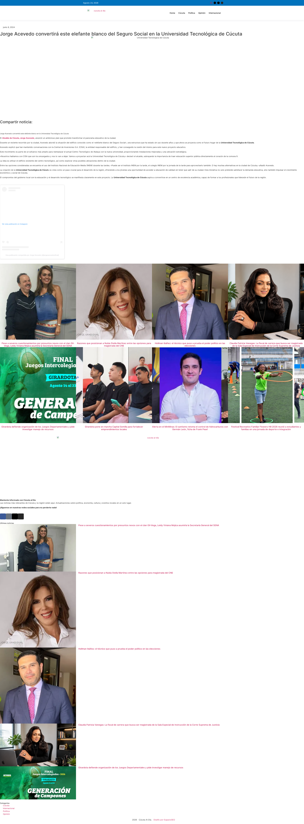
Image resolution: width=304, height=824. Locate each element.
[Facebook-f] (211, 3)
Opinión (201, 13)
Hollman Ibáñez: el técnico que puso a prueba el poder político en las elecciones (190, 344)
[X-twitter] (215, 3)
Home (172, 13)
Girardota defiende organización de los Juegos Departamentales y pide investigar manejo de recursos (38, 428)
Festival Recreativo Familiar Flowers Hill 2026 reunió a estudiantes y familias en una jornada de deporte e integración (266, 428)
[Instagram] (222, 3)
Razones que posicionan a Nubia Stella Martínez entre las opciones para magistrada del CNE (114, 344)
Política (191, 13)
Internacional (215, 13)
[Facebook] (3, 516)
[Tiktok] (218, 3)
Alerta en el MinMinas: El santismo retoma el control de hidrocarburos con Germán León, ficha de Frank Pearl (190, 428)
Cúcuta (181, 13)
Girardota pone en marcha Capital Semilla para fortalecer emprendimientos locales (114, 428)
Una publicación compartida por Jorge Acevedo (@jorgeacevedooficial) (32, 255)
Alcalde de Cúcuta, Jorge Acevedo (18, 138)
